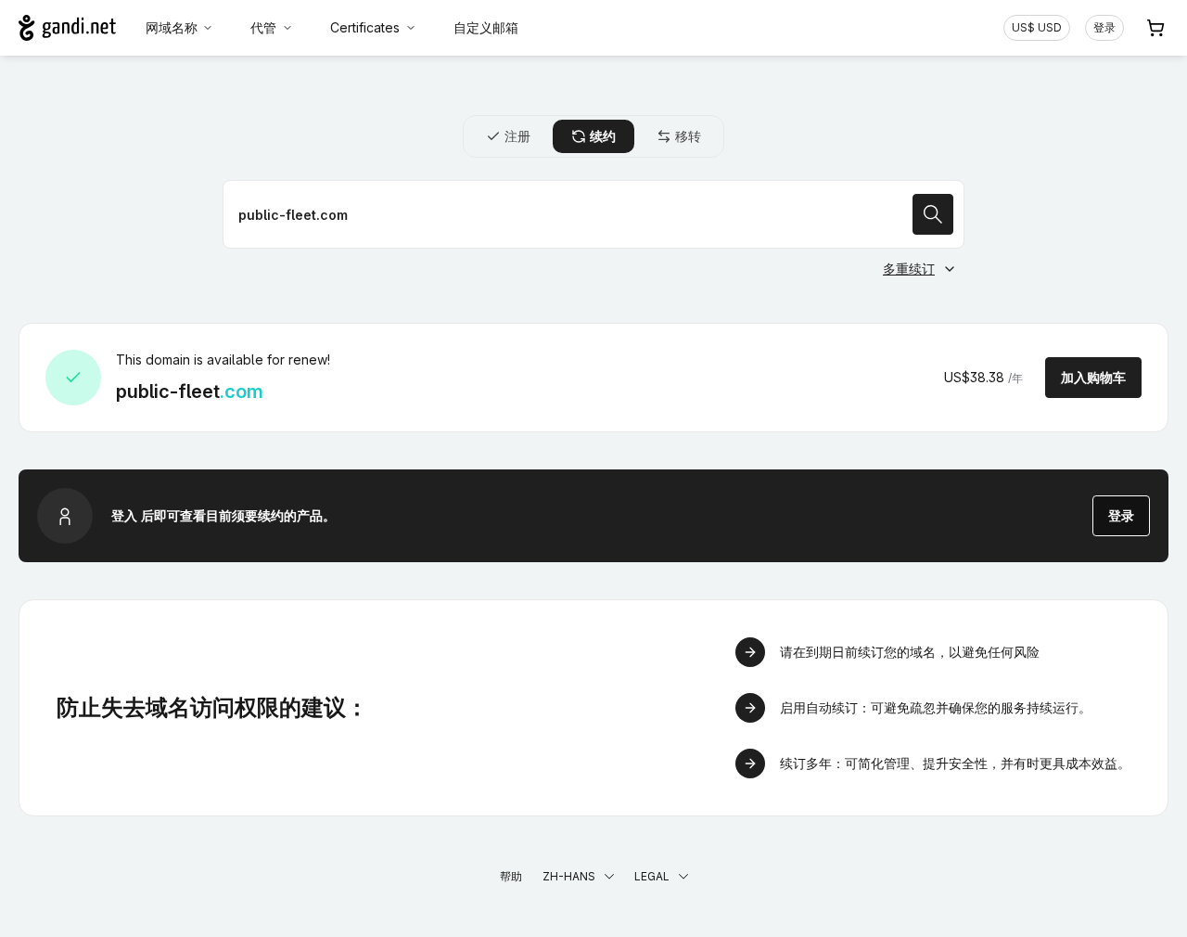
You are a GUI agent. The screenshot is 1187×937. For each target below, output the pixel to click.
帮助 (511, 876)
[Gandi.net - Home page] (67, 28)
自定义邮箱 (485, 27)
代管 (263, 27)
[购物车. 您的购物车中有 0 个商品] (1155, 28)
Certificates (365, 27)
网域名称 (172, 27)
